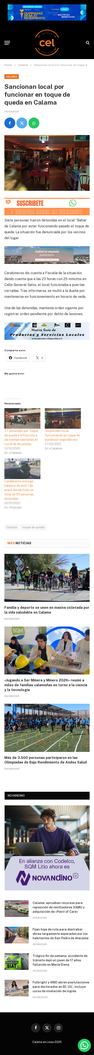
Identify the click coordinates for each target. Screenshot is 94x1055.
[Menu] (7, 43)
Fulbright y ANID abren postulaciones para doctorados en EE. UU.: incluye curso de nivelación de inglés (61, 987)
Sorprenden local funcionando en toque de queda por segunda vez (62, 435)
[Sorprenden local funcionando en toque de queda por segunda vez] (63, 418)
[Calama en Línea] (47, 42)
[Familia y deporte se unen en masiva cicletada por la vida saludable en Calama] (47, 578)
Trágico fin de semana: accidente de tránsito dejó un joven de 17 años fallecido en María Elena (60, 960)
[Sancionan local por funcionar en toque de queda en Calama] (47, 163)
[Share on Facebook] (9, 123)
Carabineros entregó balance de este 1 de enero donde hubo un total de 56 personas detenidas (19, 489)
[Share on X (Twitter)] (21, 123)
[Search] (87, 43)
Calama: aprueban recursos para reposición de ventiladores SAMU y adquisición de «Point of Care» (59, 907)
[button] (84, 1045)
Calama (11, 76)
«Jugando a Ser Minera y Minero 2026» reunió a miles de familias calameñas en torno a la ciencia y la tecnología (45, 685)
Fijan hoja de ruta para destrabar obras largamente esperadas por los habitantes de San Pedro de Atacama (61, 934)
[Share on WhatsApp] (33, 123)
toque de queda (33, 527)
